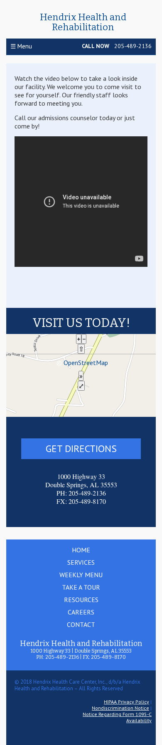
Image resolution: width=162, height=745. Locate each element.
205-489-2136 (133, 46)
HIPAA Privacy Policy (126, 702)
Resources (81, 599)
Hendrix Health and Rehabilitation (83, 22)
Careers (81, 612)
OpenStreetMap (86, 362)
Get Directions (81, 448)
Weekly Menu (81, 575)
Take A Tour (81, 587)
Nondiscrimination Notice (120, 708)
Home (81, 550)
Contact (81, 624)
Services (81, 562)
